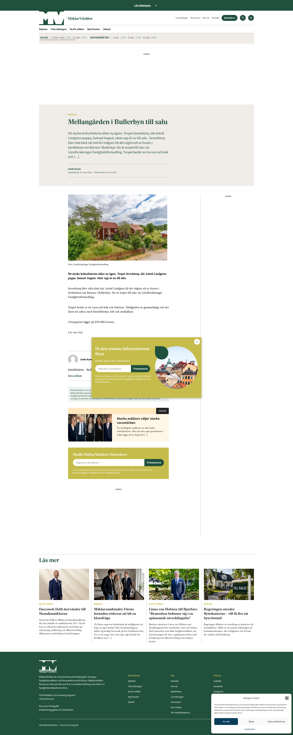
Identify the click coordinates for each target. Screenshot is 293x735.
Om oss (206, 17)
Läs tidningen (182, 17)
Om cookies (176, 707)
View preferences (276, 721)
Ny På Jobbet (77, 29)
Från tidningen (59, 29)
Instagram (218, 691)
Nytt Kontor (93, 29)
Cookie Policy (250, 729)
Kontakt (215, 17)
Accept (226, 721)
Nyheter (43, 29)
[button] (286, 698)
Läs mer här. (75, 332)
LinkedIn (217, 681)
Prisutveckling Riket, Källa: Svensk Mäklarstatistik (57, 40)
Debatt (107, 29)
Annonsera (195, 17)
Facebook (217, 686)
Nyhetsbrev (229, 17)
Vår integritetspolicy (180, 712)
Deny (251, 721)
